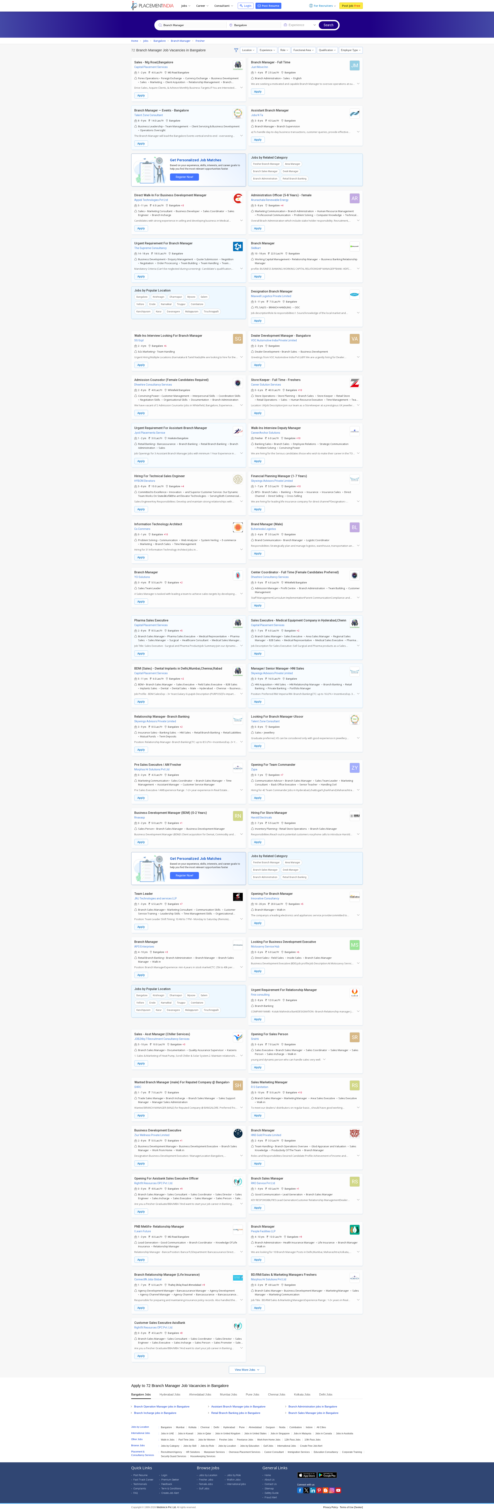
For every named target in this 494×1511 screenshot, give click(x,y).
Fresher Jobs (226, 1440)
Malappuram (191, 311)
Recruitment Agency (171, 1452)
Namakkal (166, 304)
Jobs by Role (207, 1446)
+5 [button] (181, 630)
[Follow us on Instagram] (332, 1490)
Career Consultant (274, 1452)
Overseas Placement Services (244, 1452)
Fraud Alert (271, 1497)
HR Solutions (193, 1452)
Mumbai (180, 1427)
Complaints (139, 1488)
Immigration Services (299, 1452)
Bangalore (141, 297)
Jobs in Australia (344, 1433)
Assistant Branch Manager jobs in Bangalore (238, 1406)
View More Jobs (245, 1369)
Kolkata (192, 1427)
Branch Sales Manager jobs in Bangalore (313, 1412)
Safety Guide (271, 1492)
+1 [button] (181, 822)
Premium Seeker (170, 1479)
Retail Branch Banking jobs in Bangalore (235, 1412)
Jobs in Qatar (204, 1433)
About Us (270, 1479)
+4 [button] (282, 205)
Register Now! (184, 177)
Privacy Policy (330, 1507)
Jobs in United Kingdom (227, 1433)
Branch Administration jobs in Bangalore (312, 1406)
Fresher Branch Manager (266, 164)
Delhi (216, 1427)
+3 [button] (182, 205)
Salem (204, 297)
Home (268, 1475)
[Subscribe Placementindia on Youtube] (338, 1490)
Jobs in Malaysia (302, 1433)
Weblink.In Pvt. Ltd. (166, 1507)
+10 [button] (300, 390)
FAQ (135, 1492)
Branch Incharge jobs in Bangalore (155, 1412)
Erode (152, 304)
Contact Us (271, 1484)
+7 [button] (282, 774)
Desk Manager (290, 171)
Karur (159, 311)
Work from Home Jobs (268, 1440)
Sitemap (269, 1488)
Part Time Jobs (186, 1440)
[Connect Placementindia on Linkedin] (313, 1490)
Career (201, 6)
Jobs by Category (170, 1446)
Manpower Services (214, 1452)
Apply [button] (141, 95)
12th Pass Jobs (292, 1440)
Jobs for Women (206, 1440)
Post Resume (270, 6)
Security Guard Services (173, 1456)
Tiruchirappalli (211, 311)
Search (328, 25)
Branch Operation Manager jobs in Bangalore (161, 1406)
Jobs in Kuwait (185, 1433)
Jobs (184, 6)
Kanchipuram (143, 311)
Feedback (166, 1484)
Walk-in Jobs (167, 1440)
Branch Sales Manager (265, 171)
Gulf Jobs (268, 1446)
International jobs (236, 1484)
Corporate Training (352, 1452)
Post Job (351, 6)
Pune (242, 1427)
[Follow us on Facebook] (300, 1490)
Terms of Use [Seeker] (351, 1507)
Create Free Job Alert (311, 1446)
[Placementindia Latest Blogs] (325, 1490)
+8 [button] (181, 1332)
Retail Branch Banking (294, 178)
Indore (309, 1427)
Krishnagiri (158, 297)
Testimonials (140, 1484)
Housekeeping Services (202, 1456)
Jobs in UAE (167, 1433)
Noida (282, 1427)
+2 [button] (181, 582)
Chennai (205, 1427)
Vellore (140, 304)
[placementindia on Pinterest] (319, 1490)
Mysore (191, 297)
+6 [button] (165, 345)
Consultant (222, 6)
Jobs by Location (227, 1446)
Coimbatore (197, 304)
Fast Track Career (143, 1479)
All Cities (321, 1427)
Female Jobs (206, 1484)
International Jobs (286, 1446)
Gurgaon (270, 1427)
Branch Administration (265, 178)
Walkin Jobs (234, 1479)
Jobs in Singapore (280, 1433)
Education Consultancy (326, 1452)
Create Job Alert (170, 1492)
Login (247, 6)
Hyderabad (229, 1427)
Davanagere (173, 311)
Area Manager (292, 164)
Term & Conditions (171, 1488)
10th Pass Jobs (313, 1440)
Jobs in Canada (323, 1433)
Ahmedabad (255, 1427)
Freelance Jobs (245, 1440)
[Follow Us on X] (306, 1490)
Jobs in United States (255, 1433)
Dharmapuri (176, 297)
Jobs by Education (249, 1446)
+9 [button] (181, 1188)
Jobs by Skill (189, 1446)
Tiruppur (181, 304)
